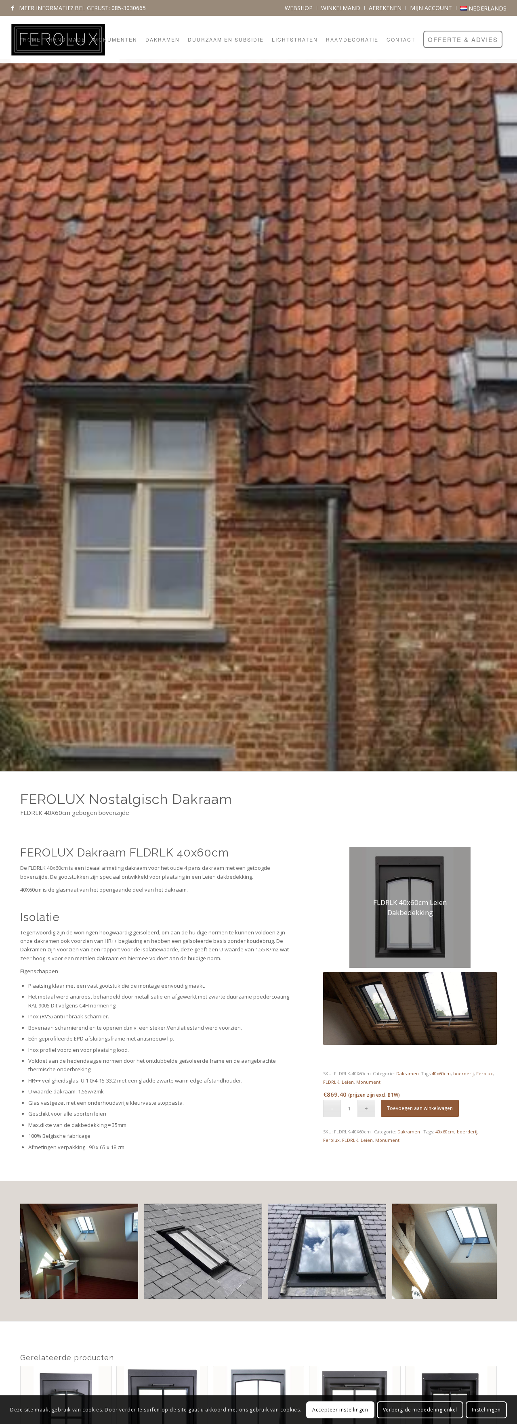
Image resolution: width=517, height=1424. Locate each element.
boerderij (463, 1073)
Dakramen (407, 1073)
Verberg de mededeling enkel (420, 1409)
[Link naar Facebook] (13, 8)
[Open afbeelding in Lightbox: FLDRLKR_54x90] (253, 1290)
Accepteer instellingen (340, 1409)
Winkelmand (340, 8)
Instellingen (486, 1409)
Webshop (299, 8)
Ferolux (484, 1073)
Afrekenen (385, 8)
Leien (348, 1082)
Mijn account (431, 8)
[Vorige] (38, 1251)
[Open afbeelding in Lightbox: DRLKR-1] (377, 1290)
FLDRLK (331, 1082)
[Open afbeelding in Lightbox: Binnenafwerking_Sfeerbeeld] (129, 1290)
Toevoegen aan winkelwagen (420, 1108)
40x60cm (441, 1073)
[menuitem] (299, 8)
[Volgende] (479, 1251)
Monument (368, 1082)
